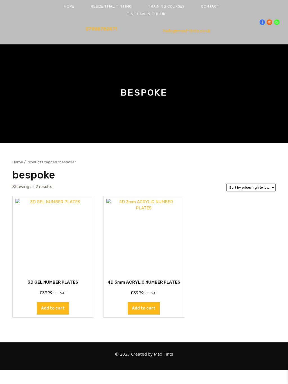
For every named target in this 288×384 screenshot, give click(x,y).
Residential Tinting (111, 6)
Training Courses (166, 6)
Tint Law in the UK (146, 14)
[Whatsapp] (277, 22)
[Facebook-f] (262, 22)
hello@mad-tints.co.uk (186, 31)
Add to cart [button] (53, 308)
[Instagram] (269, 22)
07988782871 (101, 29)
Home (69, 6)
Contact (210, 6)
